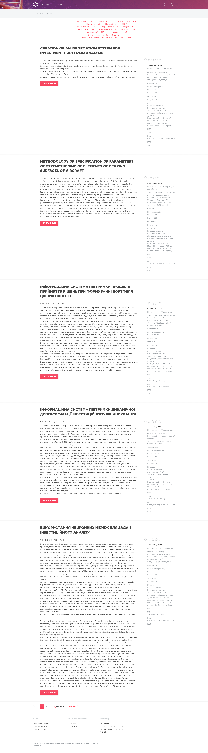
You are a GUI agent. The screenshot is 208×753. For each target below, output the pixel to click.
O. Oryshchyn (161, 80)
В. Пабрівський (159, 195)
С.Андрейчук (152, 562)
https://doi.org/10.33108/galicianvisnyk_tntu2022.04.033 (171, 505)
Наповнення (105, 723)
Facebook (72, 723)
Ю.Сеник (151, 554)
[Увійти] (171, 4)
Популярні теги (43, 13)
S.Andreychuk (165, 562)
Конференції (92, 32)
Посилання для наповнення (111, 726)
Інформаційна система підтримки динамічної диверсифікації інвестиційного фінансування (88, 412)
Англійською (113, 32)
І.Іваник (150, 438)
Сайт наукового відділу (43, 729)
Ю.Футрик (151, 320)
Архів (59, 4)
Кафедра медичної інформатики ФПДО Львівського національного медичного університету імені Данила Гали (160, 592)
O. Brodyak (161, 77)
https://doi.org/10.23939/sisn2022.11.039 (164, 386)
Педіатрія (102, 21)
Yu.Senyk (159, 554)
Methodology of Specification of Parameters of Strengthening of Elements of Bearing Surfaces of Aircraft (86, 166)
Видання (115, 35)
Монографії (83, 29)
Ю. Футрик (161, 200)
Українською (94, 35)
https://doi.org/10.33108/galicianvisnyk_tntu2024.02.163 (171, 620)
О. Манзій (151, 72)
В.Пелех (150, 559)
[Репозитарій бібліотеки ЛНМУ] (35, 4)
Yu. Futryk (161, 320)
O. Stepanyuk (162, 205)
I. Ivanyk (158, 438)
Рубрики (46, 4)
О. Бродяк (151, 77)
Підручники (127, 27)
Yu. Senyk (167, 202)
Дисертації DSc (107, 27)
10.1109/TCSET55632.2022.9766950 (162, 264)
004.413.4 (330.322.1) (156, 381)
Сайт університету (41, 723)
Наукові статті (112, 24)
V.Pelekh (158, 559)
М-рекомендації (105, 29)
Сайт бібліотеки (40, 726)
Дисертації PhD (83, 27)
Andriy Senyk (168, 75)
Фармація (90, 24)
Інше (123, 37)
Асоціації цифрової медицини (76, 743)
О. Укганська (163, 197)
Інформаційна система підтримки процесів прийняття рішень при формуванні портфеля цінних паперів (86, 291)
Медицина (81, 21)
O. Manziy (161, 72)
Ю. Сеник (158, 202)
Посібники (125, 29)
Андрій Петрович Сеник (157, 192)
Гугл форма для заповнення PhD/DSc (112, 731)
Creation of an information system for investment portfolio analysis (80, 51)
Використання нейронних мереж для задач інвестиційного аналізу (85, 530)
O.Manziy (160, 552)
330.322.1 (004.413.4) (156, 499)
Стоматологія (123, 21)
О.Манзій (151, 552)
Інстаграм (72, 726)
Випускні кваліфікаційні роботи (97, 37)
